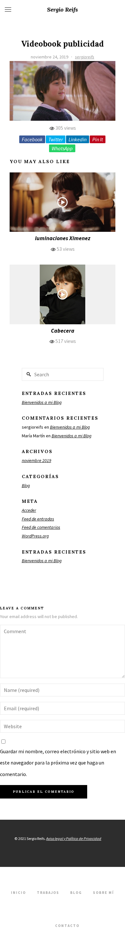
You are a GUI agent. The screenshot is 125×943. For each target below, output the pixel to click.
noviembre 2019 (36, 460)
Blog (26, 485)
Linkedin (78, 139)
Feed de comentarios (41, 527)
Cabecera (62, 330)
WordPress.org (35, 536)
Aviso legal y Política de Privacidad (73, 838)
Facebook (32, 139)
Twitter (55, 139)
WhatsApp (62, 148)
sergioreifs (84, 57)
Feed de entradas (38, 519)
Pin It (97, 139)
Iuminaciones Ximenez (62, 238)
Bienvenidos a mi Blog (42, 402)
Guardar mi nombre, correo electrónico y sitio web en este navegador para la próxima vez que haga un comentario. (58, 762)
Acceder (29, 510)
